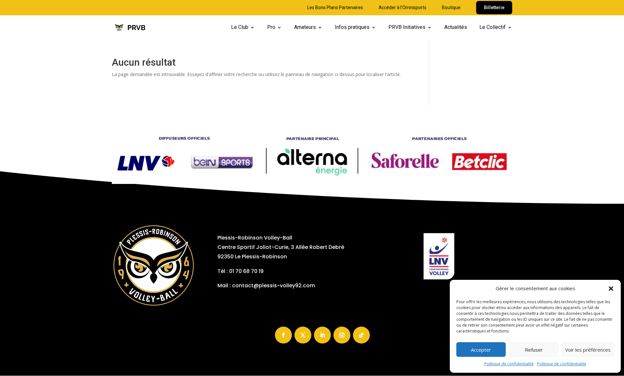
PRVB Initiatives (406, 27)
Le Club (239, 27)
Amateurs (305, 27)
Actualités (455, 27)
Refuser (534, 349)
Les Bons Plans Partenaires (335, 7)
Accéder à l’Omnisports (402, 7)
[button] (611, 288)
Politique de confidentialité (509, 364)
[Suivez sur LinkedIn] (322, 335)
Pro (271, 27)
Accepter (481, 349)
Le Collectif (492, 27)
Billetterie (494, 7)
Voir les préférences (588, 349)
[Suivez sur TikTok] (361, 335)
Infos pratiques (352, 27)
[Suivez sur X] (302, 335)
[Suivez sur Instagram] (341, 335)
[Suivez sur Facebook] (283, 335)
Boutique (451, 7)
